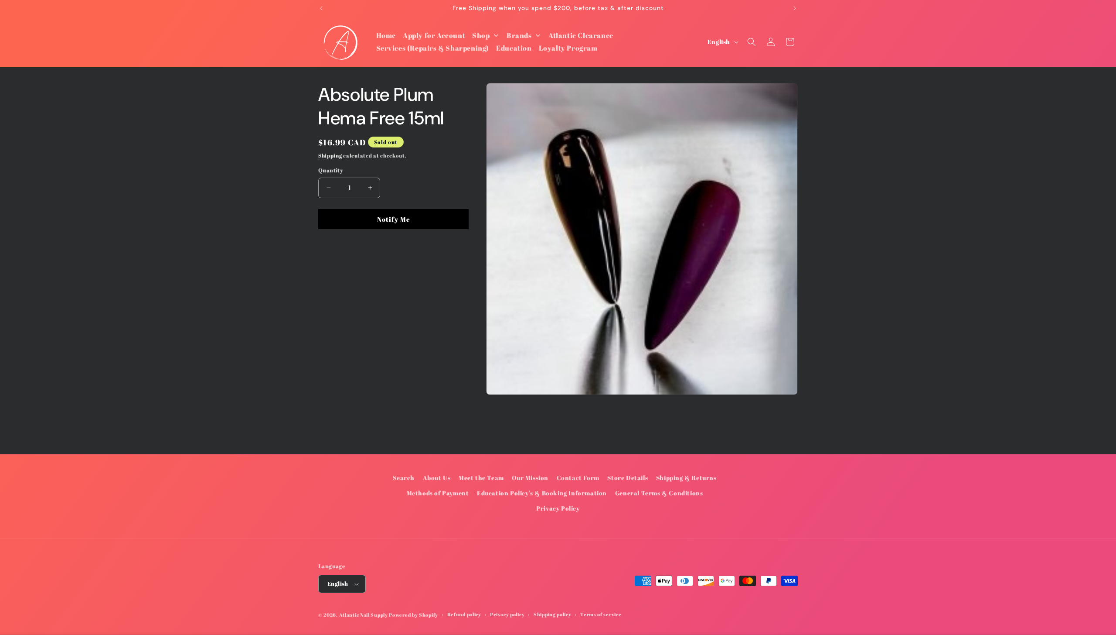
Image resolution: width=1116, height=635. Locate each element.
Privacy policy (507, 614)
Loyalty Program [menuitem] (568, 48)
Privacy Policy (557, 509)
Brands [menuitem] (519, 35)
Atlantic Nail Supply (363, 614)
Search (404, 478)
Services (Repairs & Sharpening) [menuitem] (433, 48)
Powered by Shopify (413, 614)
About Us (437, 478)
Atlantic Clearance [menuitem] (580, 35)
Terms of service (600, 614)
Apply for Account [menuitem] (434, 35)
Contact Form (578, 478)
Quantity (330, 170)
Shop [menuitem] (481, 35)
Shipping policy (553, 614)
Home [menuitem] (386, 35)
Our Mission (530, 478)
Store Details (627, 478)
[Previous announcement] (321, 8)
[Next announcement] (794, 8)
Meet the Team (481, 478)
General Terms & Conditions (659, 493)
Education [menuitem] (513, 48)
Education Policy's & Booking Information (542, 493)
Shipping (330, 155)
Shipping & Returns (686, 478)
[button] (751, 41)
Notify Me (393, 219)
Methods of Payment (438, 493)
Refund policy (464, 614)
